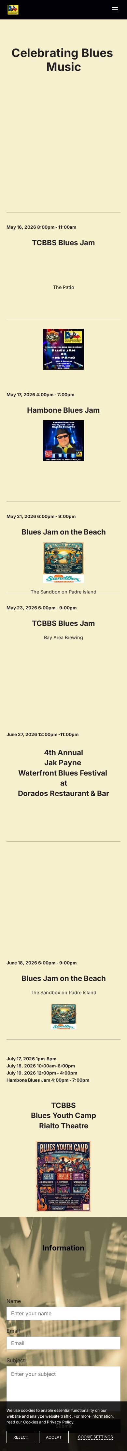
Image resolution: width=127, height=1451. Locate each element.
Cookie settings (95, 1436)
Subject (16, 1360)
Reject (20, 1437)
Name (14, 1301)
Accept (54, 1437)
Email (13, 1331)
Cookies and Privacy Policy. (48, 1422)
